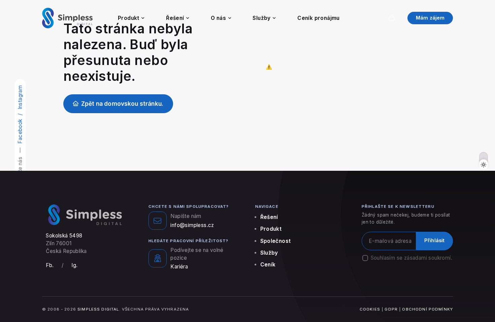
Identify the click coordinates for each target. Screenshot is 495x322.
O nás (218, 18)
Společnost (275, 241)
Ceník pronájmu (318, 18)
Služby (261, 18)
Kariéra (179, 266)
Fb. (50, 265)
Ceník (268, 264)
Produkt (128, 18)
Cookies (370, 309)
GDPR (391, 309)
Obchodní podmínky (427, 309)
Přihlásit (434, 240)
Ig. (74, 265)
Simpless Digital (98, 309)
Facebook (20, 131)
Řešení (175, 18)
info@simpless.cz (192, 225)
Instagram (20, 98)
